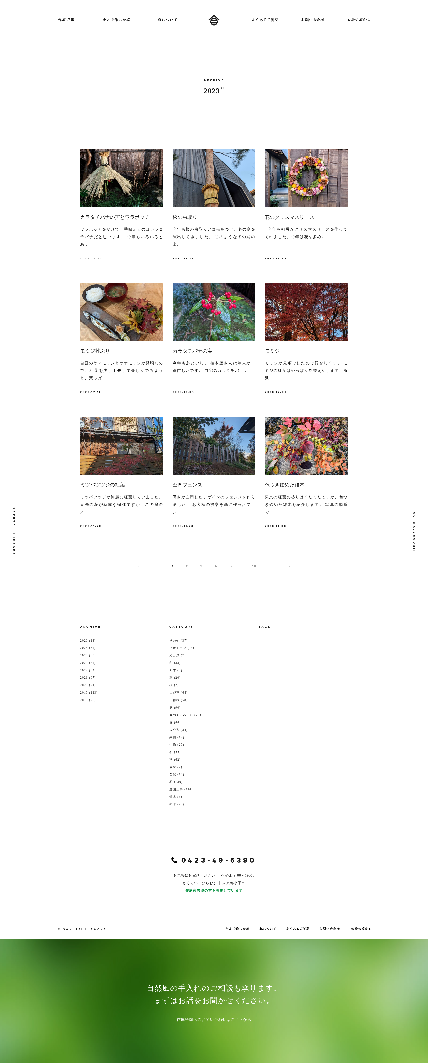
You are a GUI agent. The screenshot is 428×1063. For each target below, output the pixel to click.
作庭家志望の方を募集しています (214, 890)
